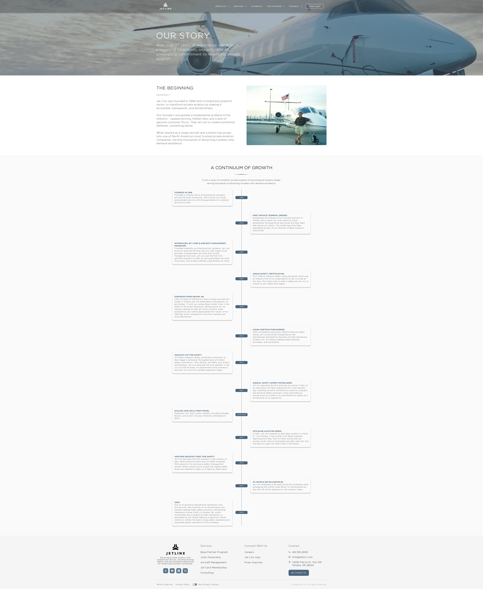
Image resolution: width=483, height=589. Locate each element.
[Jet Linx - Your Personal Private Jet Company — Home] (175, 549)
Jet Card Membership (213, 567)
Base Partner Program (214, 552)
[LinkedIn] (178, 570)
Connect (294, 6)
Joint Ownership (210, 557)
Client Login (314, 6)
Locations (256, 6)
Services (238, 6)
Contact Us (300, 573)
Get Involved (274, 6)
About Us (220, 6)
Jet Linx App (252, 557)
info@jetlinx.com (302, 557)
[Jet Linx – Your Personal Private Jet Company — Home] (165, 6)
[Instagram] (185, 570)
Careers (249, 552)
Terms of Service (164, 584)
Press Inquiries (254, 562)
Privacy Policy (183, 584)
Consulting (207, 572)
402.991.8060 (300, 552)
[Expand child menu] (229, 6)
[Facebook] (172, 570)
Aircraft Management (213, 562)
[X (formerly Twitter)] (165, 570)
